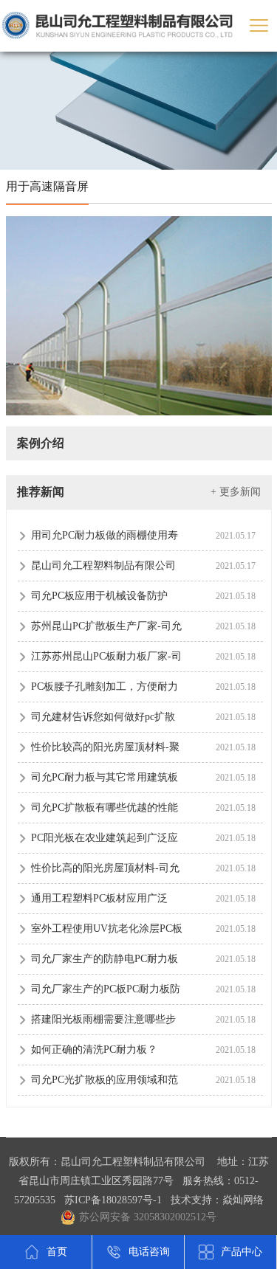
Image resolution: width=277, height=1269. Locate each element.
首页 (57, 1251)
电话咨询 (149, 1251)
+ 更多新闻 (236, 491)
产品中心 (241, 1251)
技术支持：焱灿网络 (217, 1200)
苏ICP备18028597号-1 (113, 1200)
